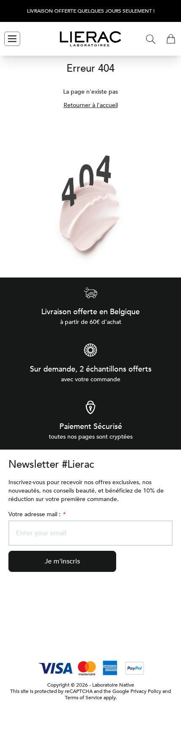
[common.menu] (12, 39)
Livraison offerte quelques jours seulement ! (90, 11)
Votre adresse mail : (36, 514)
